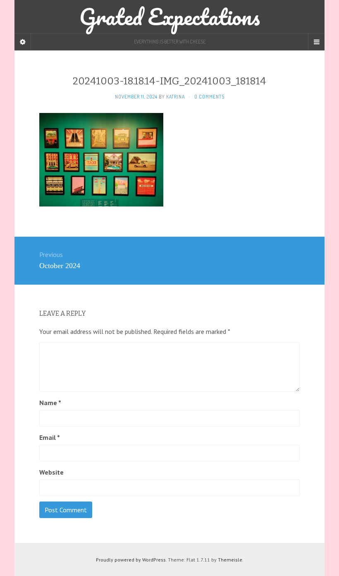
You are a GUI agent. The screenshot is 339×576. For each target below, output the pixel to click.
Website (51, 472)
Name (50, 402)
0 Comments (209, 97)
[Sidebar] (22, 42)
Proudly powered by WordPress (131, 560)
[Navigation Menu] (316, 42)
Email (49, 437)
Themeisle (230, 560)
